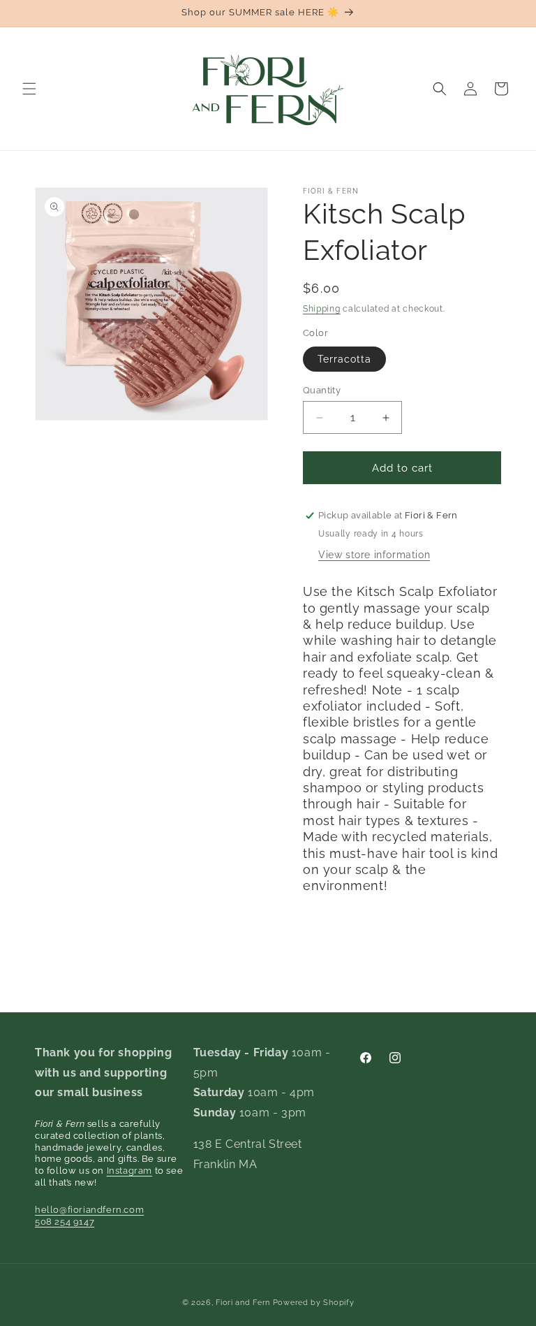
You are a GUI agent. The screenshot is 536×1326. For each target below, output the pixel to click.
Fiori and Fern (243, 1302)
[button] (29, 88)
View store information (374, 554)
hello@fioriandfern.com (89, 1209)
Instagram (129, 1170)
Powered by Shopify (314, 1302)
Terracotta (344, 359)
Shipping (322, 309)
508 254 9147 (64, 1221)
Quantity (322, 390)
